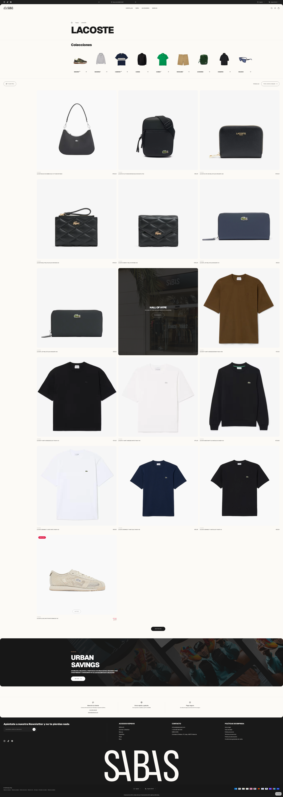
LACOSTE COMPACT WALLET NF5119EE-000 (128, 262)
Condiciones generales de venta (234, 739)
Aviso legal (228, 727)
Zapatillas (121, 734)
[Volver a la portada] (72, 22)
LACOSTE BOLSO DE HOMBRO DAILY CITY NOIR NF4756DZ (49, 173)
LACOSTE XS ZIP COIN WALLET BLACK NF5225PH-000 (212, 173)
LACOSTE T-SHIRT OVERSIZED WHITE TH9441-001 (129, 440)
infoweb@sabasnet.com (93, 712)
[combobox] (261, 2)
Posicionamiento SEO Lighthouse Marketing (150, 795)
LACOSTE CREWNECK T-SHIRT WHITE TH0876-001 (48, 529)
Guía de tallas (228, 729)
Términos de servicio (230, 734)
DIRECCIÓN (175, 732)
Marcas (121, 732)
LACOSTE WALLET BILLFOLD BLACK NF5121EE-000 (48, 262)
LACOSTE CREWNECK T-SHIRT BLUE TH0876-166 (129, 529)
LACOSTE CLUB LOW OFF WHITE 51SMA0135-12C (47, 618)
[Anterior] (99, 2)
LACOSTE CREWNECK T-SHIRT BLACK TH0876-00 (211, 529)
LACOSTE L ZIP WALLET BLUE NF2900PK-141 (209, 262)
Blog (120, 739)
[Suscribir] (34, 729)
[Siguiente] (135, 2)
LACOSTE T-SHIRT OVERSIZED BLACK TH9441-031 (48, 440)
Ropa (120, 736)
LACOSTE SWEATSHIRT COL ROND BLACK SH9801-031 (212, 440)
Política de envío (229, 732)
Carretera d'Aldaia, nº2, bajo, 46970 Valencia (184, 734)
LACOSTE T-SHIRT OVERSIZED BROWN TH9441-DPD (211, 351)
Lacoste (39, 172)
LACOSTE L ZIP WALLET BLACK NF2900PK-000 (47, 351)
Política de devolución (231, 736)
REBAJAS (121, 727)
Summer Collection (124, 729)
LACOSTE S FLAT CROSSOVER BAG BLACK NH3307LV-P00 (131, 173)
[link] (158, 315)
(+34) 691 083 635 (93, 710)
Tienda (77, 22)
